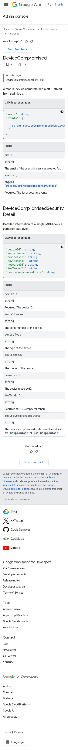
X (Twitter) (9, 655)
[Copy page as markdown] (19, 64)
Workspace (39, 4)
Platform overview (14, 568)
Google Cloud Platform (16, 704)
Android (7, 686)
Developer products (14, 574)
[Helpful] (26, 41)
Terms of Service (13, 592)
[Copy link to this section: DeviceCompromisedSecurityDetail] (18, 215)
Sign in (59, 4)
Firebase (8, 698)
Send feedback (17, 49)
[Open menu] (6, 4)
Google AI (8, 710)
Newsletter (9, 649)
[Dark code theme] (62, 112)
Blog (5, 643)
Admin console (16, 16)
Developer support (14, 586)
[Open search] (49, 4)
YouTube (8, 662)
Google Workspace (25, 29)
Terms (7, 732)
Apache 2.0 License (13, 485)
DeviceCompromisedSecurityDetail (31, 186)
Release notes (11, 580)
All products (10, 716)
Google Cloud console (16, 621)
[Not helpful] (32, 41)
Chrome (8, 692)
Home (6, 29)
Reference (13, 33)
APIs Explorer (11, 627)
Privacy (18, 732)
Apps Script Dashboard (16, 615)
